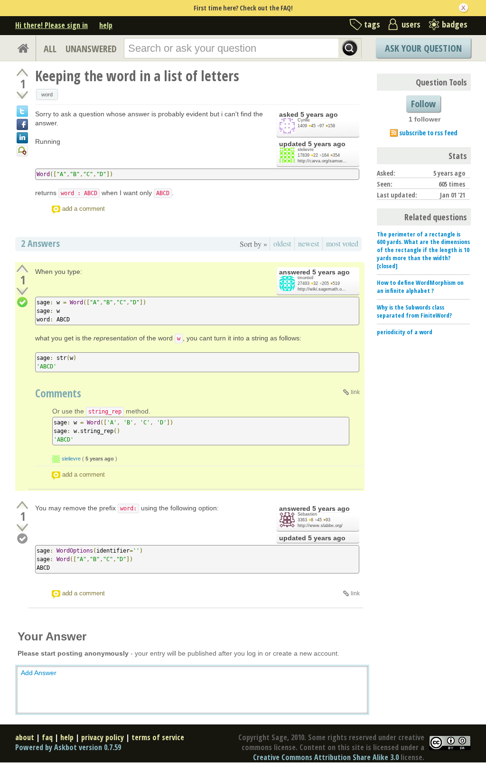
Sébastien (307, 514)
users (411, 24)
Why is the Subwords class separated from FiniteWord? (414, 311)
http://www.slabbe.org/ (320, 525)
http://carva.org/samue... (322, 161)
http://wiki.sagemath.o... (322, 289)
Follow (423, 103)
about (24, 737)
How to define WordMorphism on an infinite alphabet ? (420, 286)
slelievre (306, 149)
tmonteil (305, 277)
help (105, 25)
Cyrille (304, 120)
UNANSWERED (91, 48)
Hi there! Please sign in (51, 25)
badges (454, 24)
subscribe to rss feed (428, 132)
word (47, 94)
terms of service (157, 737)
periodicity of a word (404, 332)
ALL (50, 48)
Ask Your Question (423, 48)
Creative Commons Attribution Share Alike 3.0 (326, 757)
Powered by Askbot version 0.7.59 (68, 747)
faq (47, 737)
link (355, 392)
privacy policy (102, 737)
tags (372, 24)
